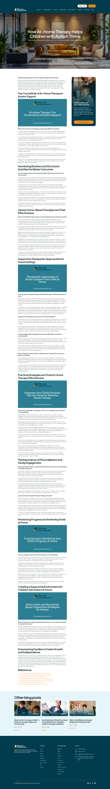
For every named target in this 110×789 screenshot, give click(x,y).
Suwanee (59, 774)
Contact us (91, 6)
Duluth (59, 758)
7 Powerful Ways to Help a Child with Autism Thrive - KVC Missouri (36, 679)
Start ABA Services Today (83, 122)
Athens (59, 751)
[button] (38, 9)
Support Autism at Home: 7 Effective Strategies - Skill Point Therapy (36, 680)
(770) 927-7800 (82, 6)
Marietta (59, 764)
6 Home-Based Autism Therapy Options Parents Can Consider (35, 675)
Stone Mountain (61, 771)
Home (41, 748)
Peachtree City (61, 762)
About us (42, 751)
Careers (56, 9)
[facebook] (88, 783)
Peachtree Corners (62, 767)
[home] (20, 9)
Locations (79, 9)
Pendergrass (60, 769)
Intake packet (63, 9)
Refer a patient (71, 9)
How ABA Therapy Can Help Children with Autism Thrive (34, 684)
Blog (93, 9)
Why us (41, 753)
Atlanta (59, 753)
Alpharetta (60, 748)
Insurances (87, 9)
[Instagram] (90, 783)
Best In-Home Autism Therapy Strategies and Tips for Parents (35, 673)
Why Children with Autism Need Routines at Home (32, 682)
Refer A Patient (43, 762)
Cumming (59, 755)
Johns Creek (60, 760)
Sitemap (41, 767)
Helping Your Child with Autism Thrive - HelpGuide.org (33, 677)
